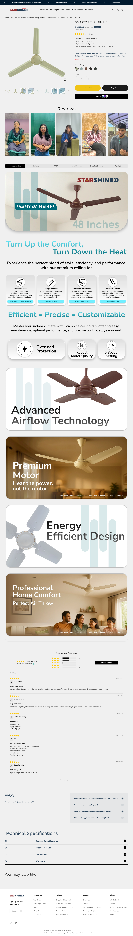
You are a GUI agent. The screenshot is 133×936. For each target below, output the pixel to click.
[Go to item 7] (54, 91)
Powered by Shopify (64, 930)
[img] (14, 678)
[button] (80, 34)
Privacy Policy (61, 911)
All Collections (115, 900)
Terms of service (72, 933)
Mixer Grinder (77, 10)
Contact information (86, 933)
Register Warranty (89, 914)
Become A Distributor (91, 911)
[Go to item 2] (15, 91)
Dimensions (26, 854)
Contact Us (114, 911)
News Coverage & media (119, 907)
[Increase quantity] (86, 78)
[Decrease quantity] (78, 78)
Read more (79, 59)
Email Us (86, 904)
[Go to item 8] (62, 91)
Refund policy (49, 933)
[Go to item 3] (23, 91)
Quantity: (78, 74)
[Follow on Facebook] (11, 923)
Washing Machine (57, 10)
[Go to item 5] (39, 91)
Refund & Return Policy (65, 907)
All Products (15, 18)
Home (7, 18)
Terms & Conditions (63, 904)
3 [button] (67, 780)
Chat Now (86, 900)
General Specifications (31, 841)
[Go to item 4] (31, 91)
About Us (113, 904)
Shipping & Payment (63, 900)
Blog (112, 914)
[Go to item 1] (8, 91)
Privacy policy (60, 933)
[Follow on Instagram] (16, 923)
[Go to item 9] (70, 91)
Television (44, 10)
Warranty (25, 861)
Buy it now (115, 88)
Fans (68, 10)
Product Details (28, 848)
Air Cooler (89, 10)
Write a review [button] (106, 662)
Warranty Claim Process (92, 907)
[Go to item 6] (47, 91)
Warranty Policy (62, 914)
